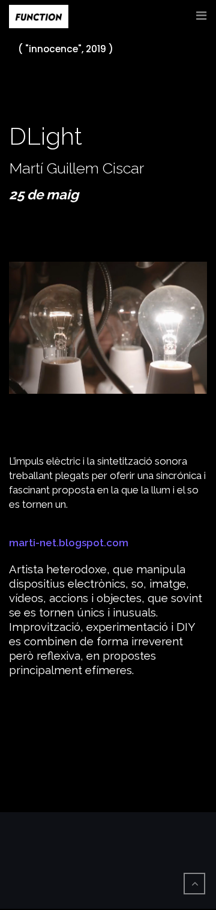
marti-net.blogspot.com (68, 543)
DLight (45, 136)
